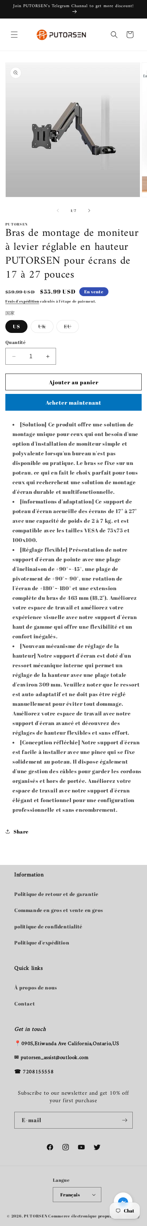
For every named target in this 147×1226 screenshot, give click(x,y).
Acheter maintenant (73, 402)
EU (71, 328)
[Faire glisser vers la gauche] (58, 210)
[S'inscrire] (124, 1120)
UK (46, 328)
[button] (14, 34)
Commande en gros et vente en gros (58, 910)
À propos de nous (35, 987)
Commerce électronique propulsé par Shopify (94, 1216)
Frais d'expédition (22, 301)
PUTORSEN (35, 1216)
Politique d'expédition (41, 942)
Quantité (15, 342)
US (16, 326)
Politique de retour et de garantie (56, 894)
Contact (24, 1003)
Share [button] (21, 831)
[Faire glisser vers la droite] (89, 210)
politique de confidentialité (48, 926)
